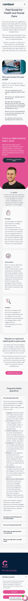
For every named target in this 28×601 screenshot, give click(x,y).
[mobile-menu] (24, 4)
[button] (26, 576)
